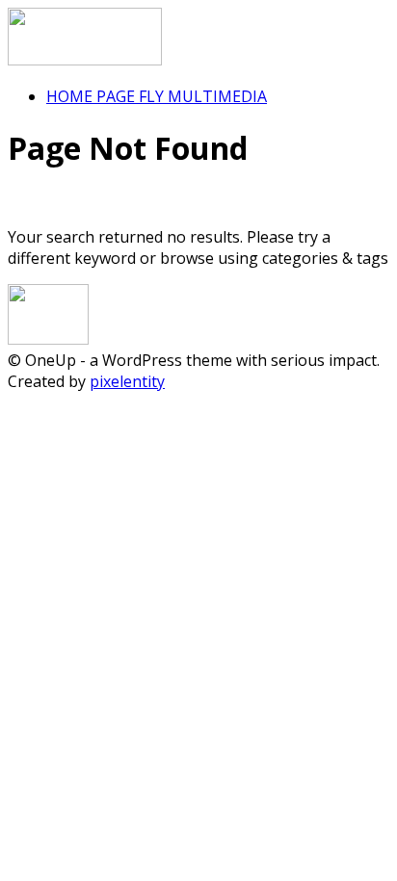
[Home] (85, 59)
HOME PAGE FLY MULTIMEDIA (156, 96)
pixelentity (127, 381)
